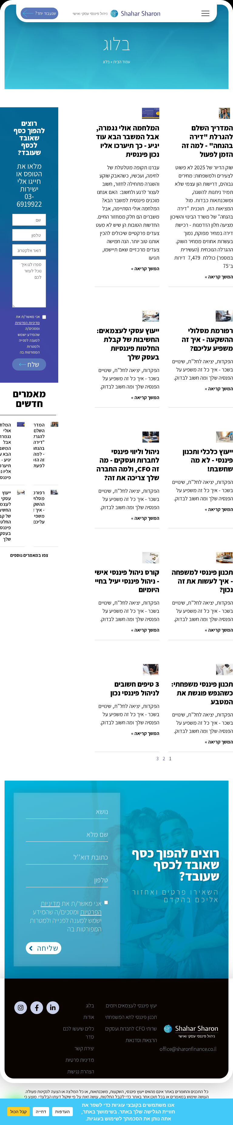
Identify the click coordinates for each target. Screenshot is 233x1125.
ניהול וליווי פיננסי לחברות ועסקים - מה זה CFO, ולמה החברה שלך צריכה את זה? (127, 464)
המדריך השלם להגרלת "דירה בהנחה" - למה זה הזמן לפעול (207, 141)
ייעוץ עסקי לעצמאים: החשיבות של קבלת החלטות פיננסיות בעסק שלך (128, 343)
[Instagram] (20, 1007)
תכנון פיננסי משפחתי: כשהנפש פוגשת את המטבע (202, 692)
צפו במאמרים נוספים (29, 555)
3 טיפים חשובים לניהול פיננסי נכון (134, 688)
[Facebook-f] (36, 1007)
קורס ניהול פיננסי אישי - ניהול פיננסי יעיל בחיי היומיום (127, 581)
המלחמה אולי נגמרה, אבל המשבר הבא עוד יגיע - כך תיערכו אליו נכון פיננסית (127, 141)
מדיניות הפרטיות (27, 322)
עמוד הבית (121, 61)
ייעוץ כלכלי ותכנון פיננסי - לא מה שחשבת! (208, 460)
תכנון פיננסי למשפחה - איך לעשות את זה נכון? (202, 581)
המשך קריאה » (219, 277)
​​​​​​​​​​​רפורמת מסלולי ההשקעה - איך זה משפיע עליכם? (207, 339)
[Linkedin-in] (52, 1007)
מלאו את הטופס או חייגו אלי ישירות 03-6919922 (29, 185)
